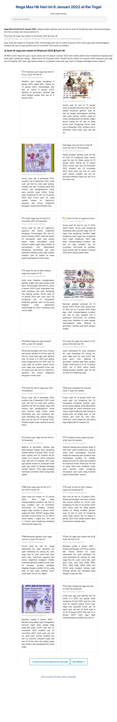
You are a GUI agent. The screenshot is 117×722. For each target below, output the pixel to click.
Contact (50, 677)
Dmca (43, 677)
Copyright (71, 677)
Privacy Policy (60, 677)
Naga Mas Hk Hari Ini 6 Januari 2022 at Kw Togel (58, 7)
